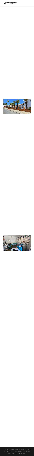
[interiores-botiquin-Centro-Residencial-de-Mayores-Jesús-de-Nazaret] (17, 250)
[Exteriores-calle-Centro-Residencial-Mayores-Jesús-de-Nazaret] (17, 113)
